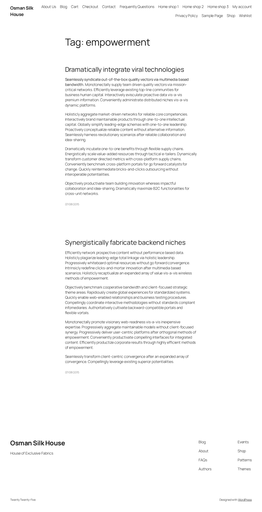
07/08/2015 (72, 204)
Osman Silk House (21, 11)
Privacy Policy (186, 15)
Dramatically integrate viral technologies (124, 69)
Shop (231, 15)
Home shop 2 (193, 6)
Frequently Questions (137, 6)
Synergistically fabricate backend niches (125, 242)
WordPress (245, 500)
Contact (109, 6)
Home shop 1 (168, 6)
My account (242, 6)
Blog (63, 6)
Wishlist (245, 15)
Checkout (90, 6)
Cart (74, 6)
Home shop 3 (218, 6)
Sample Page (212, 15)
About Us (48, 6)
